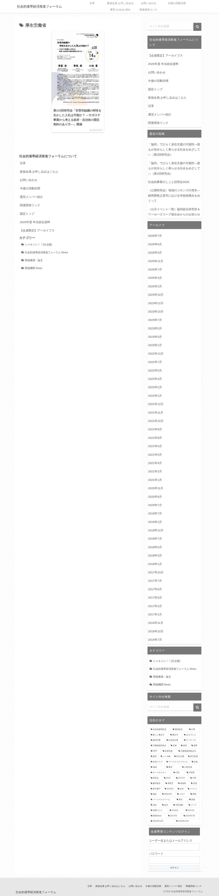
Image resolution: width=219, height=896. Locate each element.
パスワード (156, 853)
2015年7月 (155, 639)
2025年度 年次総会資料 (35, 222)
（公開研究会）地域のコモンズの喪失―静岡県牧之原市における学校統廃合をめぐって (174, 195)
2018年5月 (155, 547)
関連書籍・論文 (34, 260)
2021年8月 (155, 437)
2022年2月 (155, 387)
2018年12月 (156, 530)
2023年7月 (155, 320)
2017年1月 (155, 614)
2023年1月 (155, 345)
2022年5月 (155, 370)
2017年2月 (155, 606)
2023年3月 (155, 336)
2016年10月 (156, 631)
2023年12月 (156, 303)
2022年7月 (155, 362)
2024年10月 (156, 294)
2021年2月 (155, 471)
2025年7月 (155, 269)
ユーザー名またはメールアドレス (170, 840)
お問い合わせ (28, 180)
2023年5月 (155, 328)
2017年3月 (155, 597)
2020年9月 (155, 496)
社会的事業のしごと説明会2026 (168, 182)
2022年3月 (155, 378)
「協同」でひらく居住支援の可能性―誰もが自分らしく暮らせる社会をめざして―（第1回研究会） (174, 168)
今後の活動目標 (30, 188)
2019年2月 (155, 522)
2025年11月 (155, 261)
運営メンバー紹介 (31, 197)
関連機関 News (33, 268)
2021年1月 (155, 479)
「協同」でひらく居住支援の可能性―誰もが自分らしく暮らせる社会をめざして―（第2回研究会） (174, 149)
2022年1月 (155, 395)
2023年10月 (156, 311)
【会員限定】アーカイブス (37, 230)
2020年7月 (155, 505)
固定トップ (27, 213)
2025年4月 (155, 277)
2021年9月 (155, 429)
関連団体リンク (30, 205)
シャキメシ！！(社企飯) (38, 244)
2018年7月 (155, 538)
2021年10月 (156, 421)
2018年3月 (155, 555)
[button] (197, 27)
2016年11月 (155, 622)
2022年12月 (156, 353)
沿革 (23, 163)
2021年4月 (155, 463)
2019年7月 (155, 513)
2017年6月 (155, 589)
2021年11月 (155, 412)
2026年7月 (155, 235)
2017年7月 (155, 580)
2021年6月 (155, 446)
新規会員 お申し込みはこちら (39, 171)
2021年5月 (155, 454)
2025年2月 (155, 286)
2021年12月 (156, 404)
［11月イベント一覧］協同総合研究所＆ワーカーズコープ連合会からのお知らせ (174, 212)
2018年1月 (155, 564)
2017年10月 (156, 572)
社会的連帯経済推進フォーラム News (46, 252)
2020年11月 (155, 488)
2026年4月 (155, 252)
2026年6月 (155, 244)
